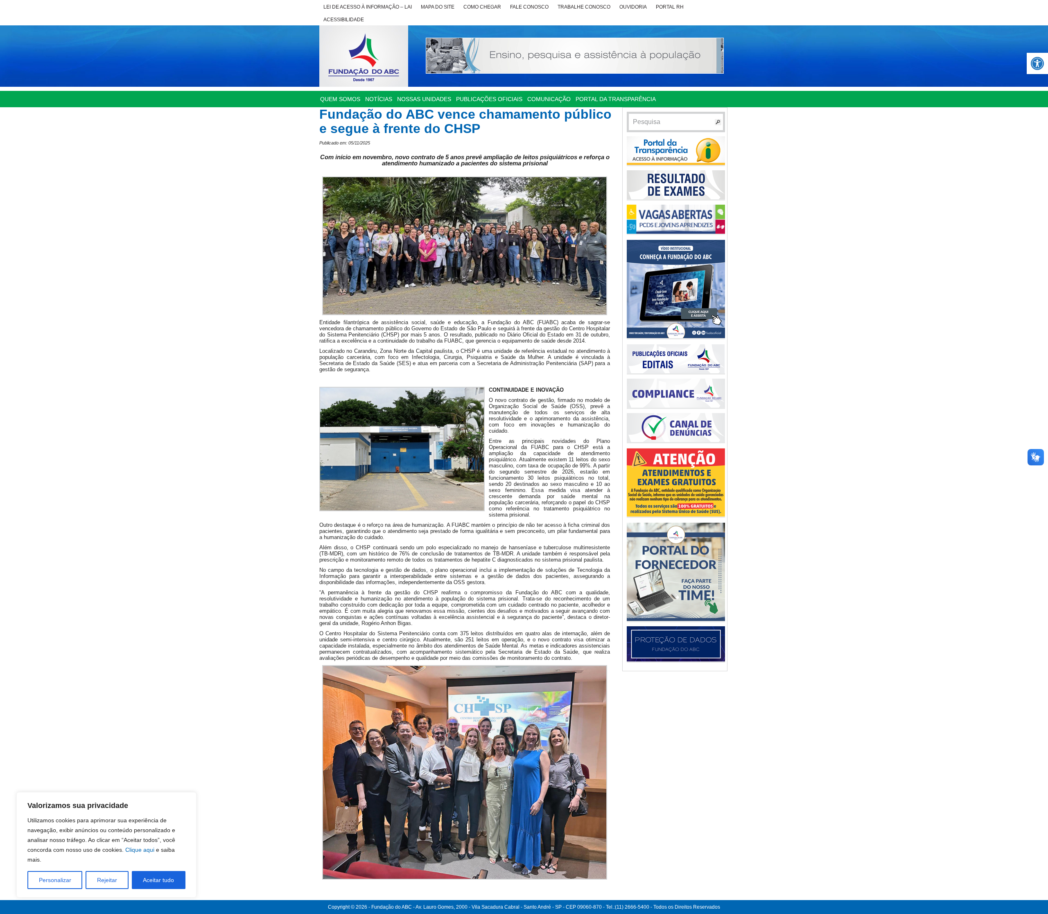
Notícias (378, 99)
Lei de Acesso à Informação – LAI (367, 7)
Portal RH (670, 7)
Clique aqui (139, 849)
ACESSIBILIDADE (343, 20)
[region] (106, 845)
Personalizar (55, 880)
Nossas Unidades (424, 99)
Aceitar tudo (158, 880)
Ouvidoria (633, 7)
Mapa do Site (437, 7)
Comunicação (549, 99)
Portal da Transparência (616, 99)
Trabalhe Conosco (584, 7)
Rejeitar (107, 880)
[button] (1037, 63)
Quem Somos (340, 99)
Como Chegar (482, 7)
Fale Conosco (529, 7)
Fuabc (363, 56)
